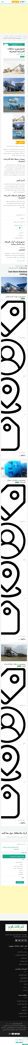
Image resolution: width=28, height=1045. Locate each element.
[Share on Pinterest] (18, 227)
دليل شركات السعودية (22, 1001)
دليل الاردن (24, 1007)
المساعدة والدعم (23, 981)
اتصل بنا (25, 990)
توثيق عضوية (24, 958)
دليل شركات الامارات (22, 1004)
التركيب (20, 233)
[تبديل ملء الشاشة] (20, 1042)
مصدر (20, 864)
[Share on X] (22, 227)
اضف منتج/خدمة (15, 1)
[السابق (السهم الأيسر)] (26, 1044)
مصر (17, 54)
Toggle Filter (24, 852)
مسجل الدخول (17, 837)
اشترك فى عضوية (23, 964)
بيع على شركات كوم (22, 952)
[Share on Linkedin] (17, 227)
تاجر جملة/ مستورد (17, 866)
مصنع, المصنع (19, 862)
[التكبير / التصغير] (17, 1042)
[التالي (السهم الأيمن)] (23, 1044)
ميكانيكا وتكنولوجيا (23, 1013)
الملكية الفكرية (23, 978)
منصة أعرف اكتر (23, 1016)
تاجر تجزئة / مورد (18, 868)
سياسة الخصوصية (23, 975)
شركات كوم (20, 882)
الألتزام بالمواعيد (18, 238)
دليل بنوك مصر (23, 961)
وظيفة (20, 872)
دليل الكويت (24, 1010)
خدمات (20, 870)
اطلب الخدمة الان (21, 260)
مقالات (25, 984)
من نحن (25, 987)
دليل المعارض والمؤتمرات (21, 955)
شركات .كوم (9, 1023)
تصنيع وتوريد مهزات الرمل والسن (15, 297)
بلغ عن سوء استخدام (18, 221)
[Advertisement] (14, 19)
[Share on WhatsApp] (19, 227)
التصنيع (20, 235)
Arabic (24, 1038)
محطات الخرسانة (21, 452)
